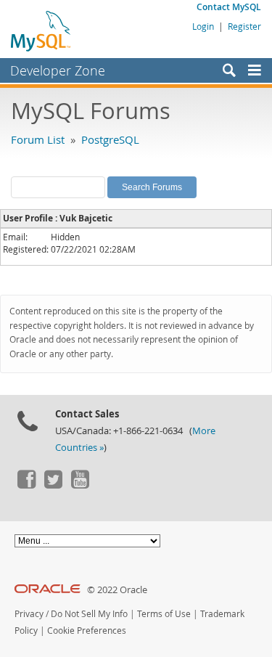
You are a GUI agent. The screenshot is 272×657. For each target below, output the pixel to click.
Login (203, 26)
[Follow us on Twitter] (53, 485)
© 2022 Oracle (117, 590)
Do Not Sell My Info (89, 613)
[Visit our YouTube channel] (79, 485)
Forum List (38, 139)
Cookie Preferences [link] (86, 630)
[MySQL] (41, 30)
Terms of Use (164, 613)
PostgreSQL (110, 139)
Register (244, 26)
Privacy (29, 613)
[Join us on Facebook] (26, 485)
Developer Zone (57, 70)
